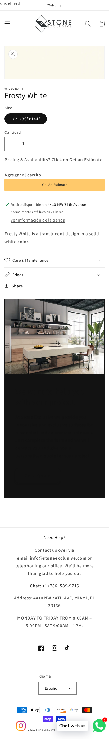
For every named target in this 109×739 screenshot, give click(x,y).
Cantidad (12, 132)
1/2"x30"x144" (25, 119)
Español (51, 688)
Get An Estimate (54, 184)
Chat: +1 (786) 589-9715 (54, 586)
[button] (7, 23)
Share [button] (17, 286)
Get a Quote (38, 475)
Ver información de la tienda (38, 220)
